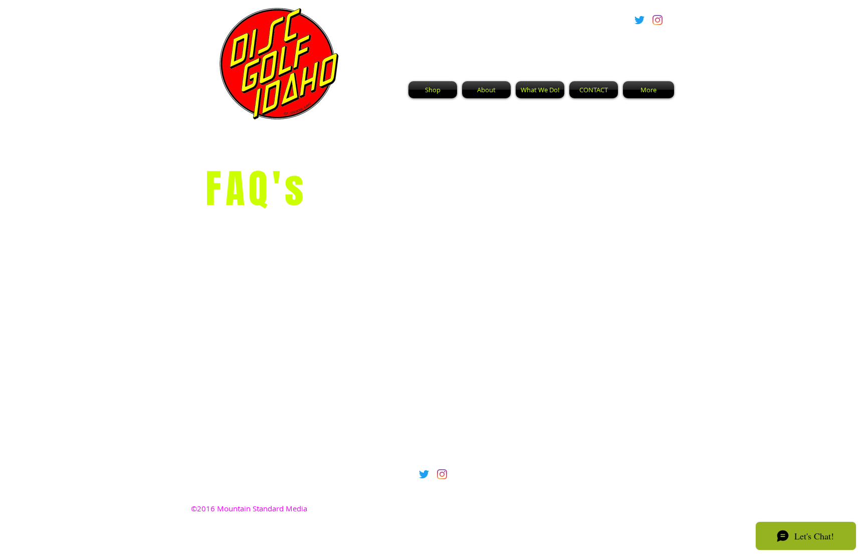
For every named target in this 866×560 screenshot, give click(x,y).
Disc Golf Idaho (484, 40)
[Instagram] (658, 20)
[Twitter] (639, 20)
